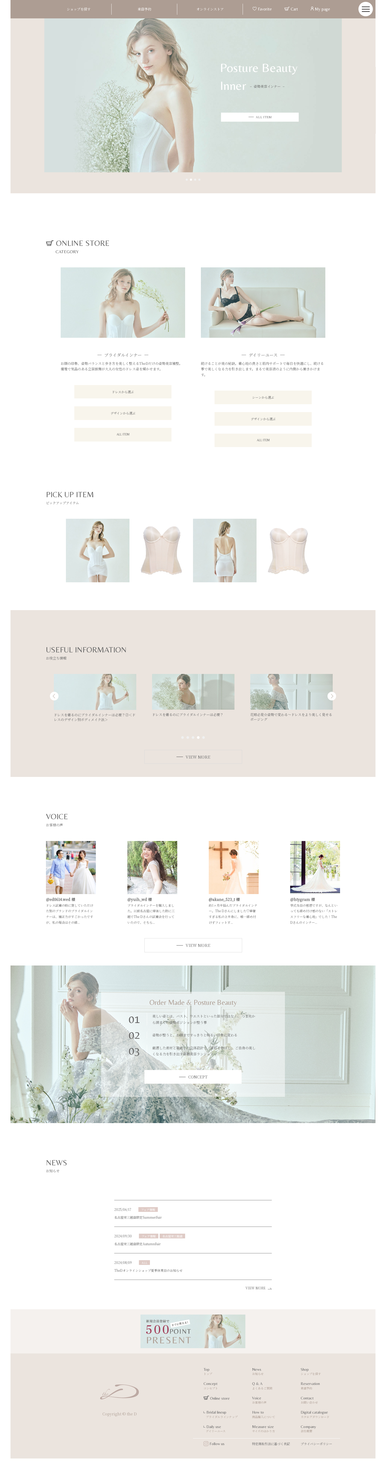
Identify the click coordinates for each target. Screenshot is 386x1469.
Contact (309, 1400)
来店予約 (144, 9)
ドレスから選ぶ (123, 392)
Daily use (215, 1428)
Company (308, 1428)
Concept (211, 1385)
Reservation (310, 1385)
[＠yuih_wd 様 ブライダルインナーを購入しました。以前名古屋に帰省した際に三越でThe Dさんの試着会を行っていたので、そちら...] (152, 891)
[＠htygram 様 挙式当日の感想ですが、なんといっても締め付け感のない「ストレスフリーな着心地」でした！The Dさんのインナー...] (315, 891)
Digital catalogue (315, 1414)
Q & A (262, 1385)
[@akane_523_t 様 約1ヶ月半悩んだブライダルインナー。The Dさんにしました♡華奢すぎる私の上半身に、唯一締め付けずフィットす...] (234, 891)
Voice (259, 1400)
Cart (294, 9)
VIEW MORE (257, 1288)
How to (263, 1414)
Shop (311, 1371)
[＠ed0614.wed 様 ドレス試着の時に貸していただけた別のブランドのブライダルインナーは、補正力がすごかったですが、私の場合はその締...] (71, 891)
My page (322, 9)
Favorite (264, 9)
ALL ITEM (123, 434)
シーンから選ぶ (263, 397)
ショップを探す (79, 9)
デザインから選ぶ (123, 413)
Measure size (263, 1428)
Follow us (216, 1443)
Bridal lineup (221, 1414)
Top (208, 1371)
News (258, 1371)
